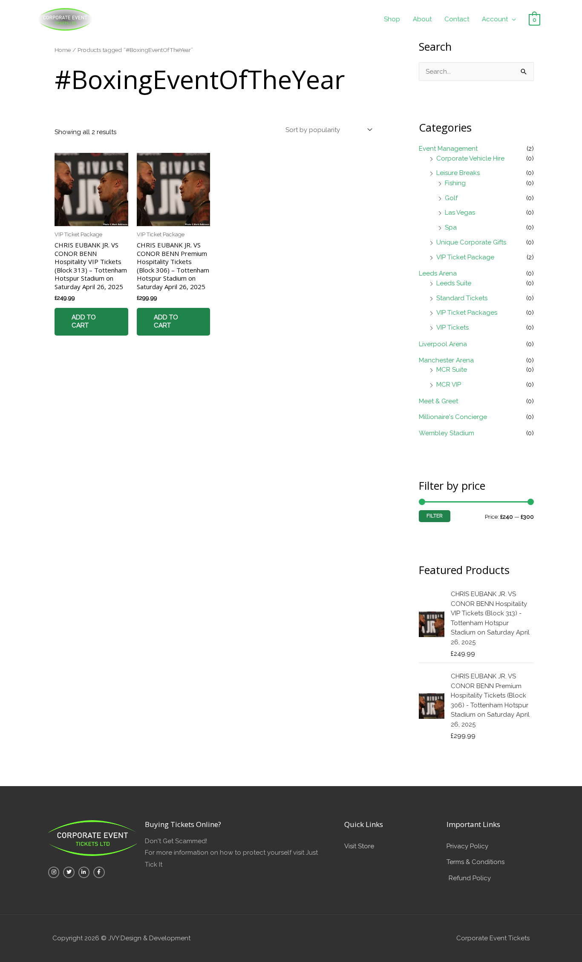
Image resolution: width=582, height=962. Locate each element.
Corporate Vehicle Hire (470, 158)
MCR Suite (451, 369)
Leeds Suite (453, 283)
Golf (451, 198)
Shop (392, 19)
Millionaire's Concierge (453, 417)
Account (495, 19)
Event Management (448, 148)
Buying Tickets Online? (183, 824)
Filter (434, 516)
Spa (451, 227)
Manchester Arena (446, 360)
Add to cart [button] (84, 321)
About (422, 19)
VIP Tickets (452, 327)
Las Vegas (460, 212)
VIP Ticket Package (465, 257)
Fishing (455, 183)
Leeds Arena (438, 273)
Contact (456, 19)
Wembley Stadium (446, 433)
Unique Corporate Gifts (471, 242)
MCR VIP (448, 384)
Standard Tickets (461, 298)
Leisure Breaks (458, 173)
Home (63, 49)
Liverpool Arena (443, 344)
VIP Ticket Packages (466, 312)
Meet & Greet (438, 401)
